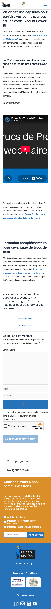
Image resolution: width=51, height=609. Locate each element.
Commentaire (9, 350)
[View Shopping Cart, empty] (22, 4)
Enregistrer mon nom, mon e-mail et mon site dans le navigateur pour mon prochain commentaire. (25, 416)
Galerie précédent (25, 318)
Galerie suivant (25, 325)
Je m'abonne (35, 534)
